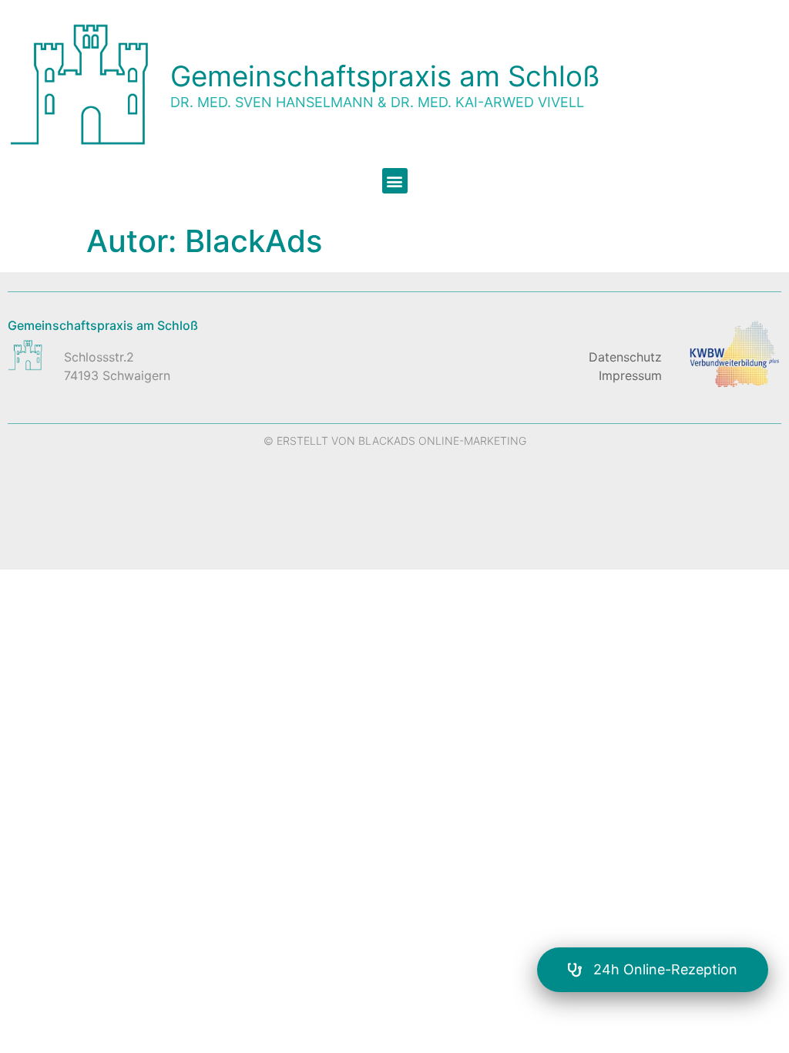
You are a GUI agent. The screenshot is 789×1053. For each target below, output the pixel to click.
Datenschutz (625, 357)
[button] (395, 180)
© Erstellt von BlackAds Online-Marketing (395, 440)
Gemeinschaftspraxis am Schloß (384, 76)
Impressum (630, 375)
